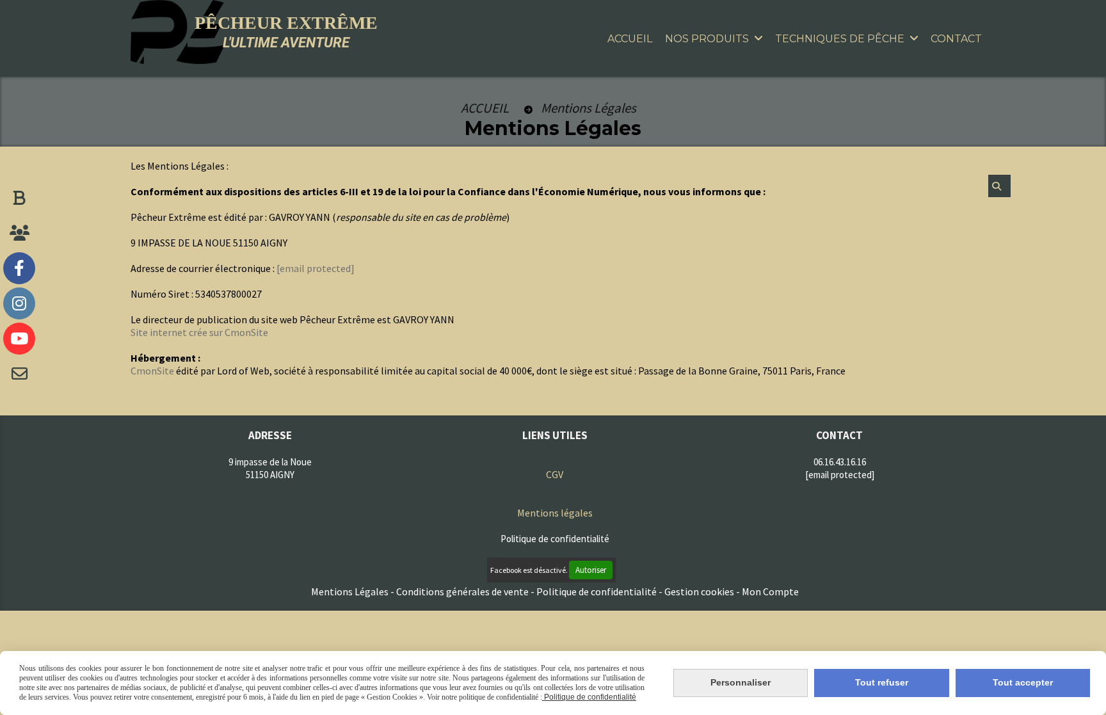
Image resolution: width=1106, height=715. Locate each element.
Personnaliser (740, 682)
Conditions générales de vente (462, 591)
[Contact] (19, 374)
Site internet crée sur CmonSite (199, 332)
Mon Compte (770, 591)
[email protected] (315, 268)
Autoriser (590, 570)
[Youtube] (19, 339)
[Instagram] (19, 303)
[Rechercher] (999, 186)
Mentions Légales (350, 591)
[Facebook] (19, 268)
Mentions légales (555, 512)
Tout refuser (881, 682)
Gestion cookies (700, 591)
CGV (554, 474)
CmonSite (152, 370)
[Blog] (19, 198)
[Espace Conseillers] (19, 233)
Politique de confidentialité (596, 591)
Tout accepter (1023, 682)
